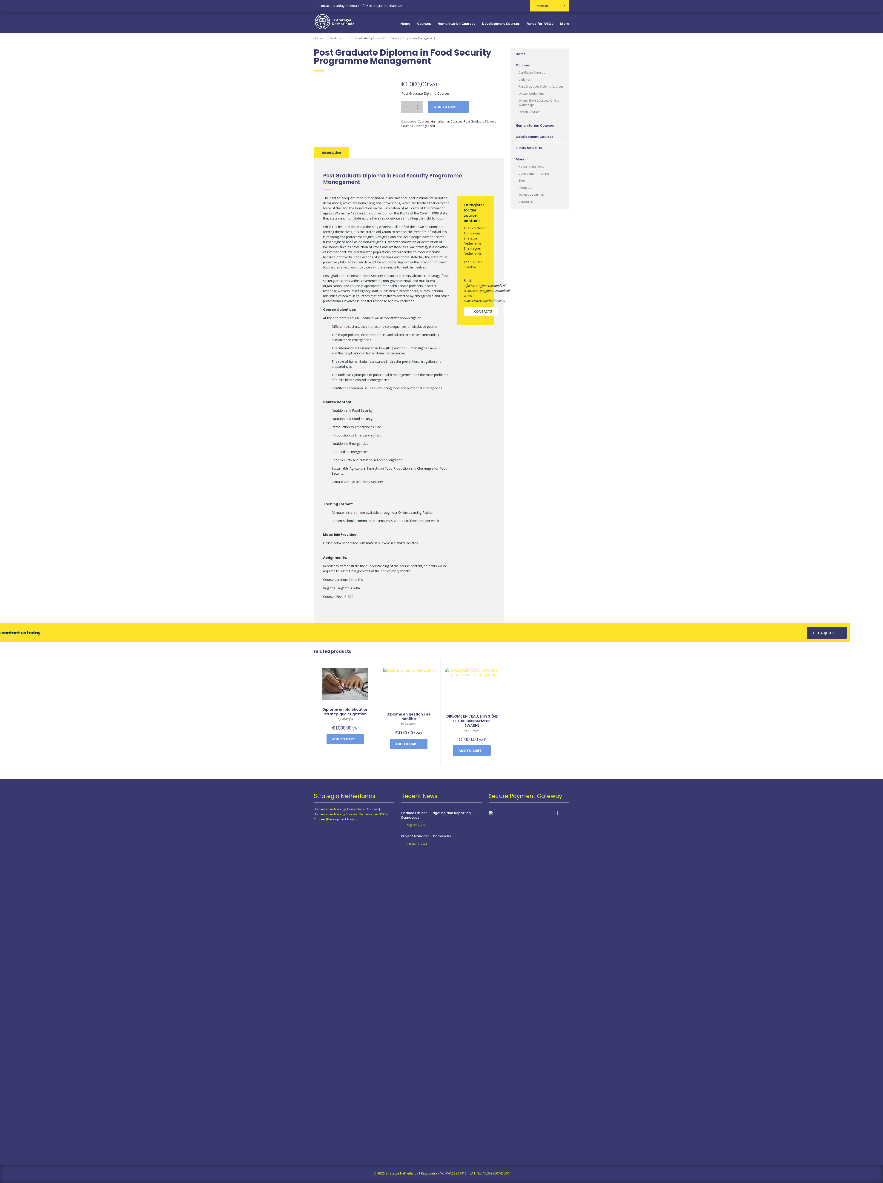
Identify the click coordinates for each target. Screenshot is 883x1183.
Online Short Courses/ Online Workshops (539, 102)
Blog (522, 180)
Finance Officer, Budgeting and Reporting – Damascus (437, 815)
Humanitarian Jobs (531, 166)
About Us (525, 187)
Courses (424, 23)
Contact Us (526, 202)
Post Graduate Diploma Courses (541, 86)
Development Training (534, 173)
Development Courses (500, 23)
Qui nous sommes (531, 194)
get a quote (824, 633)
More (564, 23)
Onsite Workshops (532, 93)
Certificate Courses (532, 72)
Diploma (524, 79)
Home (405, 23)
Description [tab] (331, 152)
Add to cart (445, 107)
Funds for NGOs (540, 23)
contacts (483, 311)
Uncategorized (424, 126)
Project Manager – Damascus (426, 836)
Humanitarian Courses (456, 23)
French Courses (529, 112)
